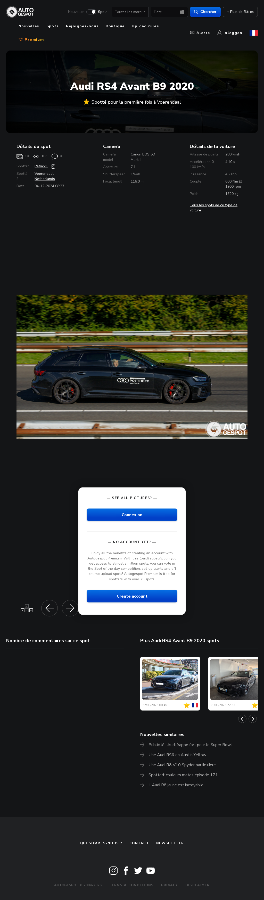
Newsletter (170, 843)
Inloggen (233, 32)
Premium (33, 39)
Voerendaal (44, 173)
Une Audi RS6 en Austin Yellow (177, 755)
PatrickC (41, 166)
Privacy (169, 885)
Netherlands (45, 178)
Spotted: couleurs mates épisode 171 (183, 775)
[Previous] (242, 719)
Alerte (203, 32)
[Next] (253, 719)
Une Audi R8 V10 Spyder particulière (182, 765)
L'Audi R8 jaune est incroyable (175, 785)
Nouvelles (76, 12)
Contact (139, 843)
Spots (103, 12)
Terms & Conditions (131, 885)
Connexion (132, 514)
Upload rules (145, 26)
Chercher (208, 11)
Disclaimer (197, 885)
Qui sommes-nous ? (101, 843)
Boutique (115, 26)
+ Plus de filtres (240, 11)
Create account (132, 596)
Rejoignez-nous (82, 26)
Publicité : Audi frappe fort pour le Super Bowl (190, 745)
